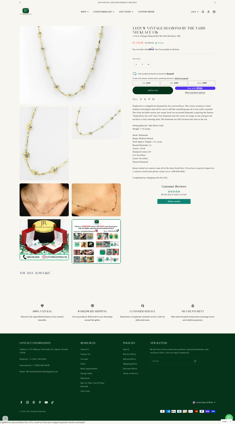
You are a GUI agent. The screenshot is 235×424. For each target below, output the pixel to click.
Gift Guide (125, 12)
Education (85, 378)
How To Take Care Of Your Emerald (92, 384)
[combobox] (227, 421)
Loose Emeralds (102, 12)
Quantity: (137, 59)
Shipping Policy (130, 364)
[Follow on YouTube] (46, 402)
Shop (83, 12)
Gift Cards (85, 391)
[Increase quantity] (148, 64)
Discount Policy (130, 368)
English (225, 421)
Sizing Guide (86, 373)
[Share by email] (153, 99)
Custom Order (146, 12)
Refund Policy (129, 359)
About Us (85, 349)
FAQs (83, 364)
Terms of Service (130, 373)
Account (84, 359)
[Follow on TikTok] (52, 402)
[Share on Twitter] (145, 99)
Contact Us (85, 354)
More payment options (195, 92)
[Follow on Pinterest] (40, 402)
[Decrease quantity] (136, 64)
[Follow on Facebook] (21, 402)
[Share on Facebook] (141, 99)
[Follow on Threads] (33, 402)
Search (126, 349)
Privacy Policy (129, 354)
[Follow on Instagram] (27, 402)
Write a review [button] (174, 201)
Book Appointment (89, 368)
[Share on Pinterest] (149, 99)
